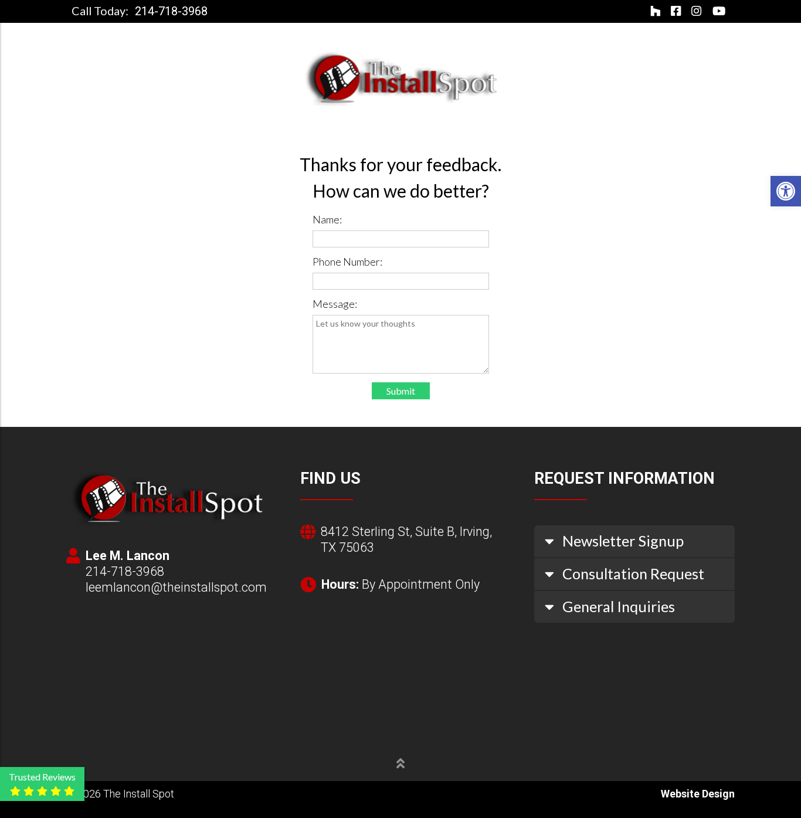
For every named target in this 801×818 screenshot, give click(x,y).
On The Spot (439, 126)
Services (287, 126)
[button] (786, 191)
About (233, 126)
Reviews (506, 126)
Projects (359, 126)
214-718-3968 (171, 12)
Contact (602, 126)
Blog (553, 126)
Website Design (698, 794)
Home (189, 126)
